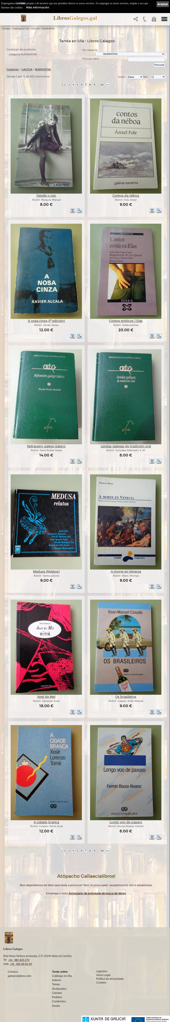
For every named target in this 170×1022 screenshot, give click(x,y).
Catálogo (13, 69)
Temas (56, 984)
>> (107, 84)
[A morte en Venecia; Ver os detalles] (125, 568)
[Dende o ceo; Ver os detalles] (46, 192)
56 (102, 84)
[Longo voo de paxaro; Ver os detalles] (125, 819)
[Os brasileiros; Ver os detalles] (125, 694)
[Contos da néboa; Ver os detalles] (125, 192)
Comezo (6, 29)
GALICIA (35, 29)
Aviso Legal (103, 975)
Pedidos (57, 997)
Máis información (37, 7)
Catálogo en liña (21, 29)
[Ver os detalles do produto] (79, 212)
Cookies (101, 982)
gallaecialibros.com (19, 976)
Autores (56, 980)
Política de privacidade (110, 979)
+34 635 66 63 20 (21, 964)
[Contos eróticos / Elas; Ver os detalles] (125, 318)
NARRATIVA (48, 29)
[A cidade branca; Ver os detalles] (46, 819)
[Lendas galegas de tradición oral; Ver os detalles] (125, 443)
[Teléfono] (144, 20)
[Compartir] (135, 20)
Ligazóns (101, 971)
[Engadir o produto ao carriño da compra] (73, 212)
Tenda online (60, 971)
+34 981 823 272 (18, 960)
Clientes (57, 993)
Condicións (59, 1001)
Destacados (59, 988)
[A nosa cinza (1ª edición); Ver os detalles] (46, 318)
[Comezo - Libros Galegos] (23, 18)
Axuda (56, 1006)
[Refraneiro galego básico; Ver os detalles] (46, 443)
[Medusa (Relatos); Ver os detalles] (46, 568)
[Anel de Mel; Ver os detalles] (46, 694)
